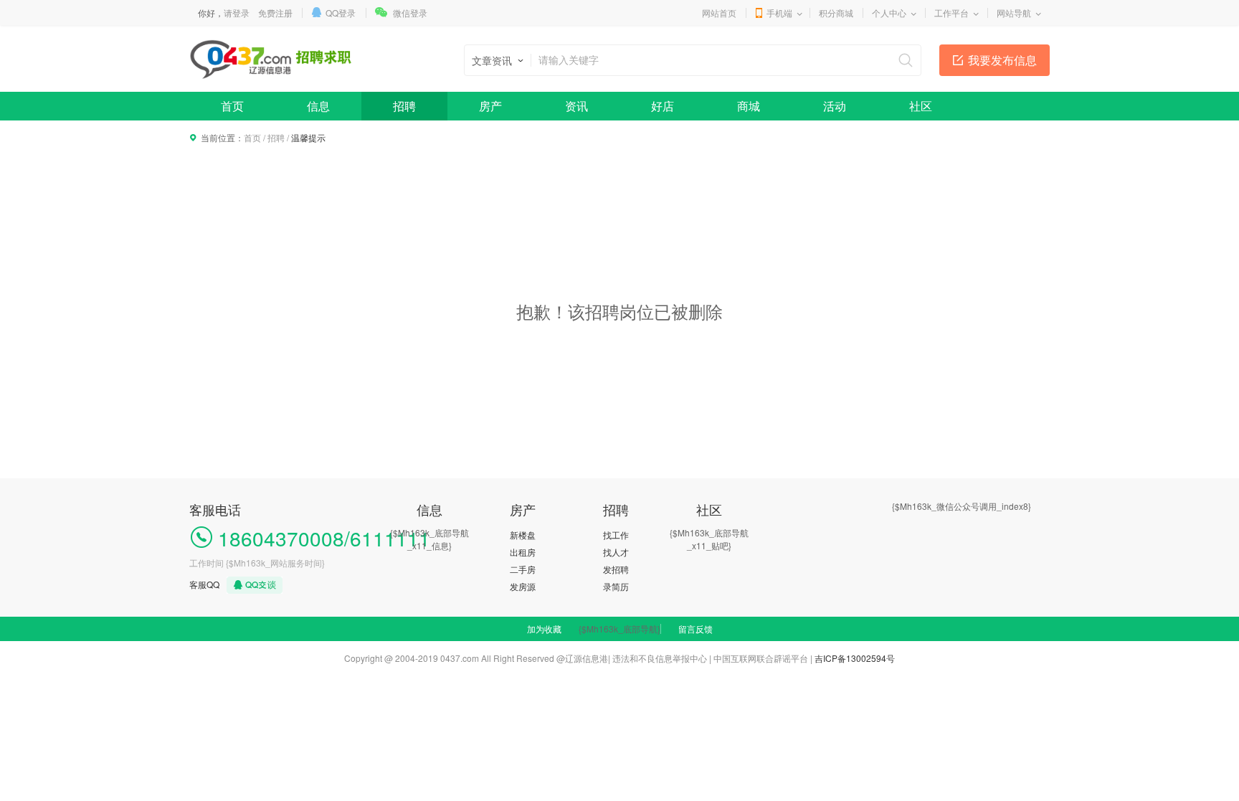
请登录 (237, 12)
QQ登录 (341, 12)
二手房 (523, 569)
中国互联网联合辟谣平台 (760, 658)
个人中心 (889, 12)
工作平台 (951, 12)
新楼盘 (523, 535)
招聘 (404, 106)
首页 (232, 106)
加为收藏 (544, 628)
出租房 (523, 552)
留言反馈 (695, 628)
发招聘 (616, 569)
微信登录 (410, 12)
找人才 (616, 552)
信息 (318, 106)
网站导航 (1014, 12)
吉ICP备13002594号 (855, 658)
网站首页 (719, 12)
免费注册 (275, 12)
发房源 (523, 586)
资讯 (576, 106)
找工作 (616, 535)
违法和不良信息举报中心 (659, 658)
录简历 (616, 586)
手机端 (779, 12)
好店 (662, 106)
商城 (748, 106)
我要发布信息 (1002, 60)
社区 (920, 106)
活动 (834, 106)
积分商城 (836, 12)
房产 (490, 106)
